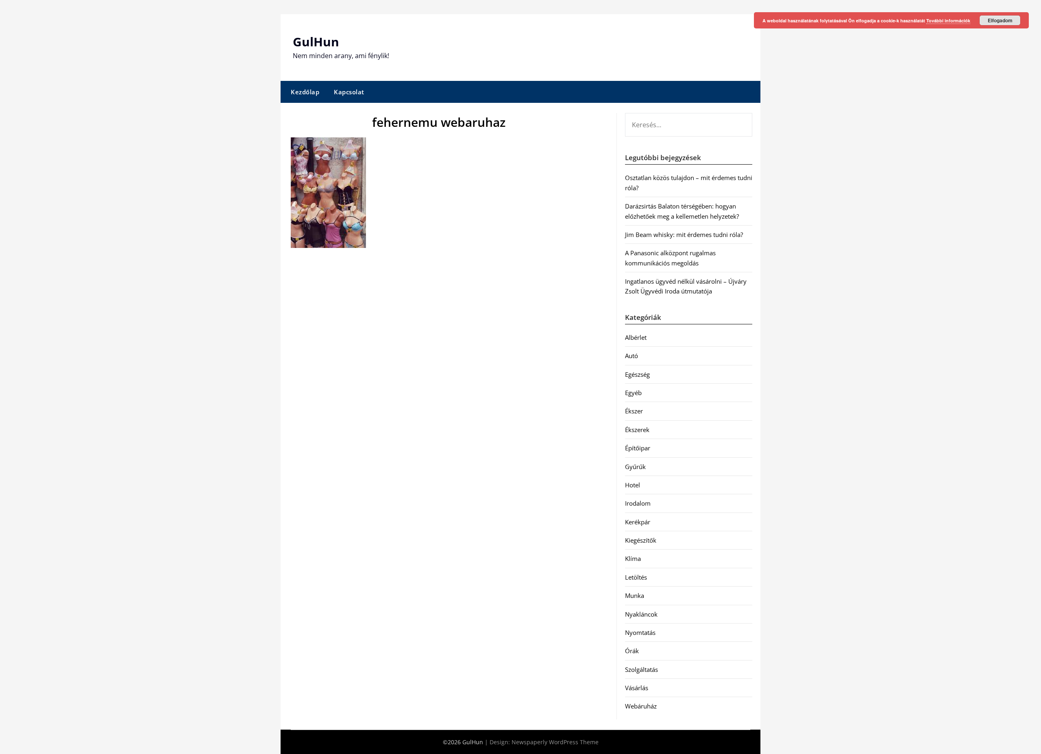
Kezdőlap (305, 92)
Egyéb (633, 393)
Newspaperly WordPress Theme (555, 742)
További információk (948, 20)
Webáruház (641, 706)
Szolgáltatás (641, 669)
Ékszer (634, 411)
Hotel (632, 485)
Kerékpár (637, 522)
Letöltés (636, 577)
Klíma (633, 558)
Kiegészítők (640, 540)
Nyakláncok (641, 614)
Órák (632, 651)
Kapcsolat (349, 92)
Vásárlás (636, 688)
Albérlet (636, 337)
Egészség (637, 374)
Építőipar (637, 448)
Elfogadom (1000, 20)
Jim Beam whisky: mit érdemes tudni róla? (684, 234)
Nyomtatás (640, 632)
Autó (631, 356)
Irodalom (638, 503)
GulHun (316, 41)
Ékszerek (637, 430)
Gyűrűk (635, 467)
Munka (634, 595)
